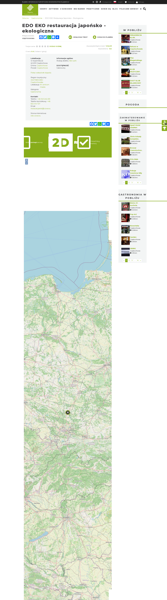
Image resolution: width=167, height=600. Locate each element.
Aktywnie (54, 9)
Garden (133, 237)
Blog (115, 9)
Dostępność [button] (106, 2)
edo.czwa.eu (36, 116)
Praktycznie (92, 9)
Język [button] (120, 2)
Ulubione (130, 2)
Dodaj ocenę (55, 46)
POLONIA (134, 159)
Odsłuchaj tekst (80, 37)
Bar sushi (72, 61)
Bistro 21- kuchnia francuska (134, 205)
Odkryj (43, 9)
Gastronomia (36, 92)
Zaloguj (141, 2)
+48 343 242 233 (43, 99)
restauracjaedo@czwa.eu (40, 109)
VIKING (133, 248)
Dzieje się (106, 9)
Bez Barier (79, 9)
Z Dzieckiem (66, 9)
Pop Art (133, 214)
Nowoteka (134, 226)
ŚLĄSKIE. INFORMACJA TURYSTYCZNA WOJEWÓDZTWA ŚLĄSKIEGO (45, 2)
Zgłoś (109, 46)
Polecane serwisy (128, 9)
